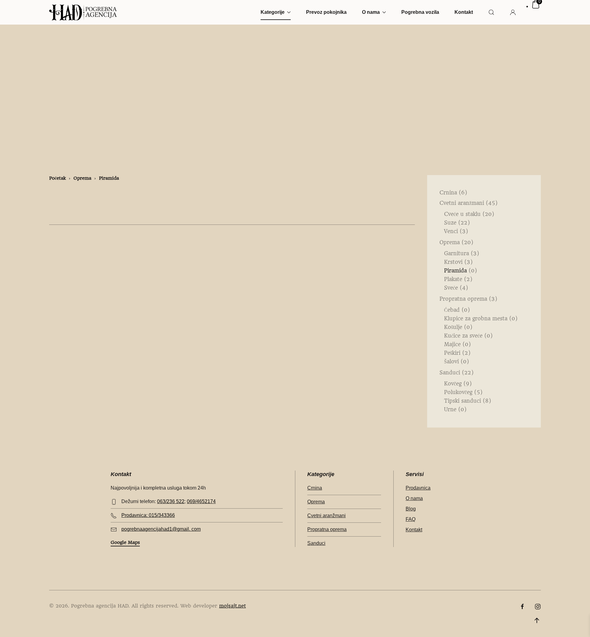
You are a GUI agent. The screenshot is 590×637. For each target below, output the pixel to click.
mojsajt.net (232, 606)
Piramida (455, 271)
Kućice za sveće (463, 336)
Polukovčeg (458, 392)
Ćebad (452, 310)
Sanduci (449, 372)
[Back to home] (83, 12)
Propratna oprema (463, 299)
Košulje (453, 327)
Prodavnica (418, 487)
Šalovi (451, 361)
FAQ (410, 519)
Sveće (451, 288)
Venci (451, 231)
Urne (450, 409)
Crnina (448, 193)
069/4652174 (201, 501)
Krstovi (453, 262)
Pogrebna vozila (420, 12)
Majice (452, 344)
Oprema (449, 242)
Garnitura (456, 253)
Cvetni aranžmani (461, 203)
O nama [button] (371, 12)
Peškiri (452, 353)
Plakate (453, 279)
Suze (450, 223)
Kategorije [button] (273, 12)
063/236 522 (170, 501)
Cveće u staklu (462, 214)
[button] (491, 12)
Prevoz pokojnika (326, 12)
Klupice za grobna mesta (475, 318)
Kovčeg (453, 384)
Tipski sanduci (462, 401)
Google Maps (125, 542)
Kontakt (463, 12)
